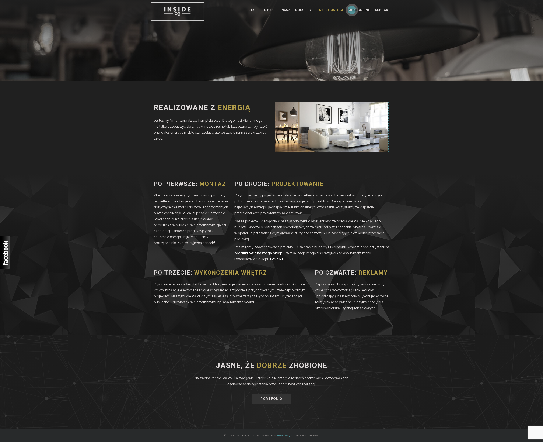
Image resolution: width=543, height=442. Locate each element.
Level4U (277, 259)
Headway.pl (285, 435)
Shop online (359, 10)
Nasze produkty (296, 10)
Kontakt (382, 10)
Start (253, 10)
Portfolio (271, 399)
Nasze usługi (331, 10)
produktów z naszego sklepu (259, 253)
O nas (269, 10)
